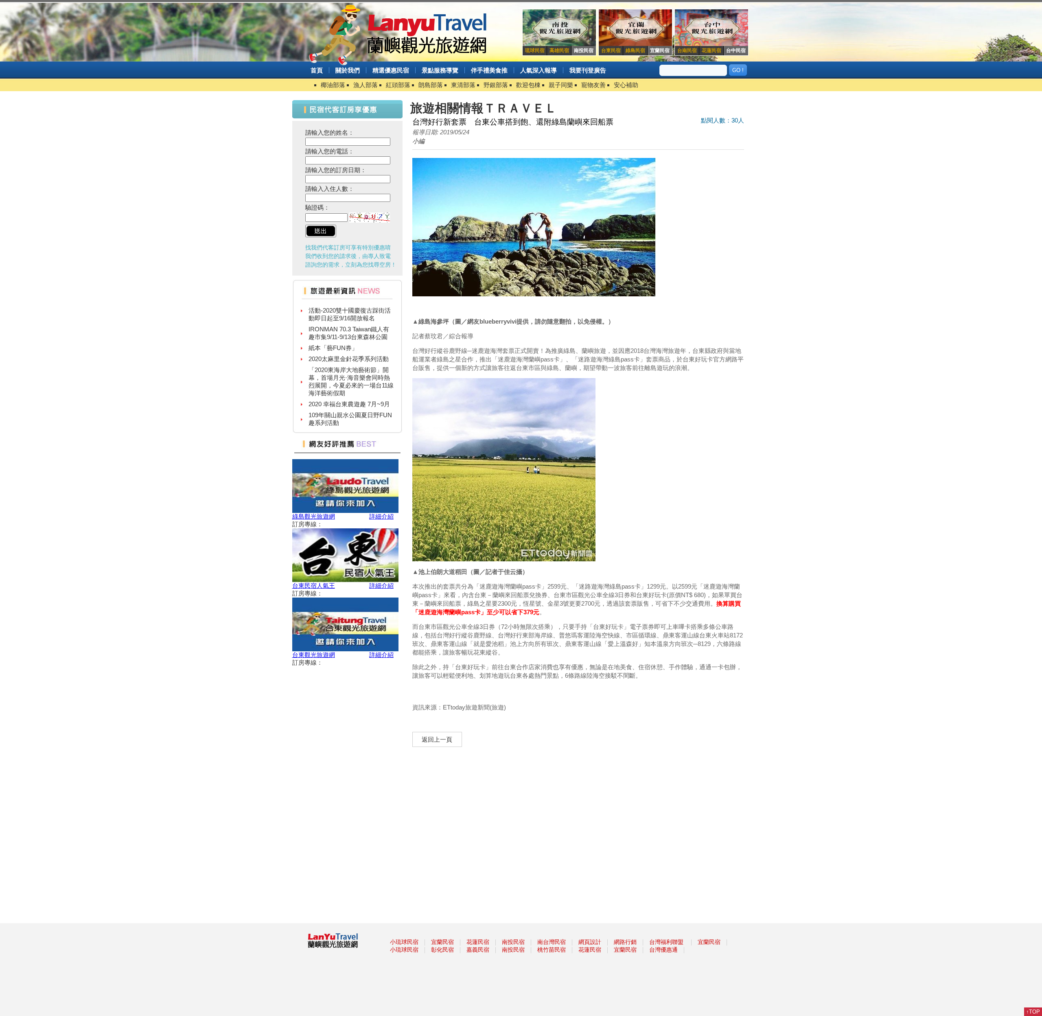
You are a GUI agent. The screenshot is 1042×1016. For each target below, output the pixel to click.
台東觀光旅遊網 (313, 654)
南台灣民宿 (551, 942)
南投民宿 (513, 942)
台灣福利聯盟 (666, 942)
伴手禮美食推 (489, 70)
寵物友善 (593, 84)
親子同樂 (561, 84)
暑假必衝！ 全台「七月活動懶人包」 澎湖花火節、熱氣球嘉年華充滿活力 (349, 426)
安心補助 (626, 84)
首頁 (317, 70)
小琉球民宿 (404, 942)
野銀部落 (496, 84)
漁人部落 (365, 84)
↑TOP (1033, 1012)
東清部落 (463, 84)
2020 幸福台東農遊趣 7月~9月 (349, 388)
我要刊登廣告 (587, 70)
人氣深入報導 (538, 70)
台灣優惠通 (663, 949)
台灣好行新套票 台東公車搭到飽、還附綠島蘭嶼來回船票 (512, 122)
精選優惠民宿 (390, 70)
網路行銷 (625, 942)
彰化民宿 (442, 949)
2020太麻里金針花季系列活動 (349, 343)
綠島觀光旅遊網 (313, 516)
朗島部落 (430, 84)
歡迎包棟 (528, 84)
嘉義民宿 (477, 949)
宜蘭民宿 (442, 942)
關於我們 (347, 70)
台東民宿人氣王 (313, 585)
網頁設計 (589, 942)
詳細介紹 (381, 516)
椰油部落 (333, 84)
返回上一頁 (437, 739)
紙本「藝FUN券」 (333, 332)
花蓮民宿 (477, 942)
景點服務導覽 (440, 70)
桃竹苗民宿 (551, 949)
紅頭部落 (398, 84)
